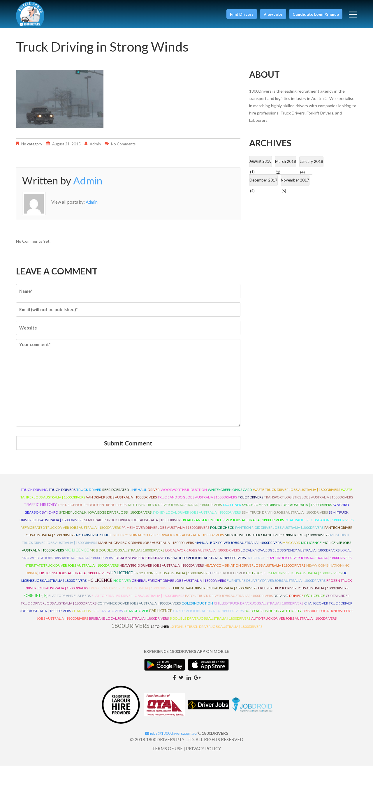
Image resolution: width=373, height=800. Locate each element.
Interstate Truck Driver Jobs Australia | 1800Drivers (71, 565)
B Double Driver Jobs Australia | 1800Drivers (210, 618)
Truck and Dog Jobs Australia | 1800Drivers (197, 497)
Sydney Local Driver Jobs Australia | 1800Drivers (196, 512)
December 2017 (263, 180)
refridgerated (115, 489)
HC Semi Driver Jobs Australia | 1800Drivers (303, 573)
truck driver (88, 489)
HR (212, 573)
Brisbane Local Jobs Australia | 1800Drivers (129, 618)
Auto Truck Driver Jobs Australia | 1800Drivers (294, 618)
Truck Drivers (250, 497)
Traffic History (40, 504)
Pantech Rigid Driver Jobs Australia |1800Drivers (279, 527)
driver (154, 489)
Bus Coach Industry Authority (273, 611)
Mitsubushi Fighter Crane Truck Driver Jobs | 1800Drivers (277, 535)
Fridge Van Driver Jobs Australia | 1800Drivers (130, 588)
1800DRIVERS (130, 625)
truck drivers (62, 489)
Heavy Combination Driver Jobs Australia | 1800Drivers (255, 565)
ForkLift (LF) (35, 595)
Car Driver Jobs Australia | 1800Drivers (208, 611)
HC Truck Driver (230, 573)
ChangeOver (84, 611)
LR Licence (256, 558)
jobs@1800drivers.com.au (173, 733)
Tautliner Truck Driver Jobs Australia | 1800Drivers (174, 505)
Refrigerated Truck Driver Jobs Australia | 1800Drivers (71, 527)
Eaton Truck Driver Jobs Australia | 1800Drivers (229, 595)
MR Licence (311, 542)
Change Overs (109, 611)
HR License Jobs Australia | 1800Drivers (74, 573)
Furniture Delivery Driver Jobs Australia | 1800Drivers (276, 580)
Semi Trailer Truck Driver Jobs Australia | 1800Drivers (133, 520)
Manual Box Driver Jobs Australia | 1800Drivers (238, 542)
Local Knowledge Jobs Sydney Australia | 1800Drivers (290, 550)
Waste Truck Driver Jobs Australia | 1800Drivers (296, 489)
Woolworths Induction (184, 489)
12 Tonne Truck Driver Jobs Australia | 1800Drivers (216, 626)
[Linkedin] (188, 677)
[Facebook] (174, 677)
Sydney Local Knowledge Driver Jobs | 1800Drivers (105, 512)
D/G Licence (314, 595)
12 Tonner (159, 626)
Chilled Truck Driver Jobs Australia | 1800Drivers (258, 603)
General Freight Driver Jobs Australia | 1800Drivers (179, 580)
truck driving (34, 489)
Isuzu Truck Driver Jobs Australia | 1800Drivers (308, 558)
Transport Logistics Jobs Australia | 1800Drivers (308, 497)
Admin (95, 144)
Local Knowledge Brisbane (139, 558)
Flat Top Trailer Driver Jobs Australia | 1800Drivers (138, 595)
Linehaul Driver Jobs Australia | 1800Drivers (205, 558)
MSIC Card (291, 542)
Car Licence (160, 610)
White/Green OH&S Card (230, 489)
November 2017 (295, 180)
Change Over (136, 611)
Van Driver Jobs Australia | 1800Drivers (121, 497)
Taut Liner (232, 505)
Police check (222, 527)
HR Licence (121, 572)
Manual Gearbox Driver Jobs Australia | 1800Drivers (146, 542)
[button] (241, 14)
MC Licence (77, 549)
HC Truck (254, 573)
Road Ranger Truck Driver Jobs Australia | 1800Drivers (233, 520)
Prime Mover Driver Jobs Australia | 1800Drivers (165, 527)
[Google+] (197, 677)
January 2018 (311, 161)
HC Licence (99, 580)
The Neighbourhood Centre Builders (92, 505)
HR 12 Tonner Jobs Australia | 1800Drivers (171, 573)
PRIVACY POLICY (203, 748)
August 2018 (260, 161)
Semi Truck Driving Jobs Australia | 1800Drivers (285, 512)
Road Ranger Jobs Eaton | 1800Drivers (319, 520)
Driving (281, 595)
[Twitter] (181, 677)
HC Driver (122, 580)
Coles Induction (197, 603)
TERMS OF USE (167, 748)
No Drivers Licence (94, 535)
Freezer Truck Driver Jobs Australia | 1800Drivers (303, 588)
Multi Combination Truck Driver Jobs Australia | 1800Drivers (168, 535)
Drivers (296, 595)
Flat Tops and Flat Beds (69, 595)
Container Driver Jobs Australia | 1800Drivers (139, 603)
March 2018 (285, 161)
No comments (123, 144)
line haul (138, 489)
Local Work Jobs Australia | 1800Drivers (202, 550)
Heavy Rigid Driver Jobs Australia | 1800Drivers (161, 565)
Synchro (50, 512)
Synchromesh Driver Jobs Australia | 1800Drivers (287, 505)
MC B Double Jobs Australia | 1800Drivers (127, 550)
